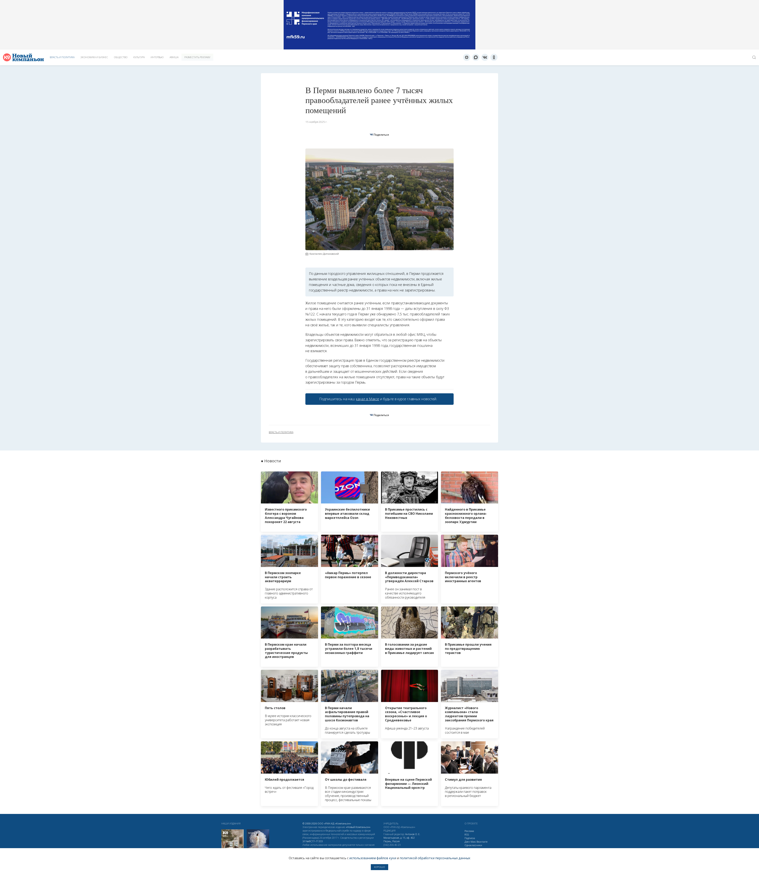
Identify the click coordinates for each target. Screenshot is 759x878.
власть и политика (281, 432)
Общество (120, 57)
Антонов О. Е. (412, 834)
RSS (466, 834)
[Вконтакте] (484, 57)
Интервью (157, 57)
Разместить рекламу (197, 57)
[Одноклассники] (494, 57)
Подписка (469, 838)
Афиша (174, 57)
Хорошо (379, 867)
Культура (139, 57)
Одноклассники (473, 845)
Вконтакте (482, 841)
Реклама (469, 831)
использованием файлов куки (372, 858)
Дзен (467, 841)
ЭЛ (312, 841)
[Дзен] (466, 57)
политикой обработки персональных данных (435, 858)
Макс (473, 841)
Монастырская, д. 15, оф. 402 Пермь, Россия (399, 839)
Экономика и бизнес (94, 57)
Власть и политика (62, 57)
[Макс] (475, 57)
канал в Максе (367, 398)
